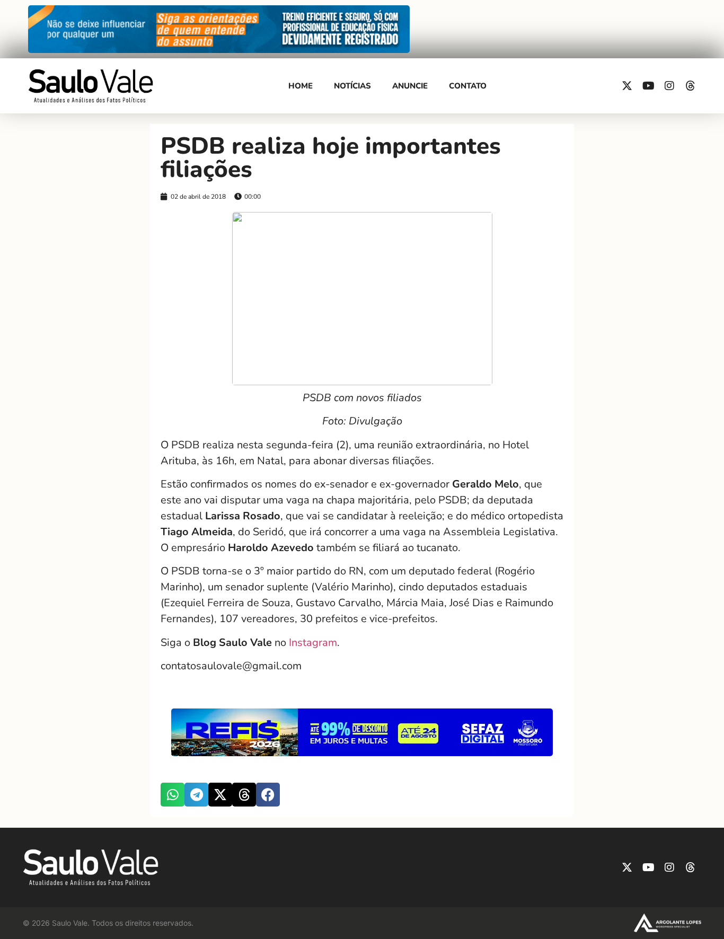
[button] (172, 795)
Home (300, 86)
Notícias (352, 86)
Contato (468, 86)
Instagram (311, 642)
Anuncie (410, 86)
